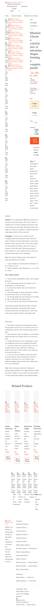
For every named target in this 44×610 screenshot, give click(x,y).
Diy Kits (24, 6)
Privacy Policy (20, 604)
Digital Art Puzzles (21, 534)
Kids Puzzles (32, 548)
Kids (31, 188)
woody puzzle (34, 208)
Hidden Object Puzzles (22, 545)
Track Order (32, 581)
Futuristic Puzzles (21, 541)
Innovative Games (21, 548)
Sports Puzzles (33, 566)
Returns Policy (31, 604)
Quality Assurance (21, 581)
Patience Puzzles (16, 16)
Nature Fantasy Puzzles (22, 552)
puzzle (32, 193)
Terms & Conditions (22, 602)
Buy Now (8, 458)
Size (31, 121)
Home (7, 16)
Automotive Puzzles (22, 524)
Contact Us (30, 577)
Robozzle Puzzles (21, 566)
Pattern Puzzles (32, 562)
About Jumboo (20, 577)
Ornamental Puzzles (22, 555)
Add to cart (36, 131)
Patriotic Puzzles (21, 562)
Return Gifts (12, 6)
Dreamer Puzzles (21, 538)
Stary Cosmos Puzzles (22, 569)
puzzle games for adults (34, 198)
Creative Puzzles (14, 4)
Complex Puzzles (21, 527)
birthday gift (33, 171)
